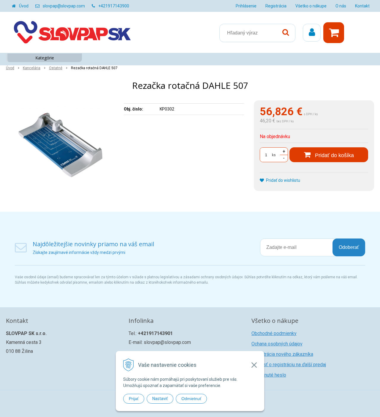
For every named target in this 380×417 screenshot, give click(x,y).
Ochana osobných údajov (277, 344)
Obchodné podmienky (274, 333)
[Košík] (335, 32)
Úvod (23, 6)
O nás (340, 6)
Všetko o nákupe (311, 6)
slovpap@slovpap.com (64, 6)
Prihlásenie (246, 6)
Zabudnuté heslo (268, 375)
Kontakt (362, 6)
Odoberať (349, 247)
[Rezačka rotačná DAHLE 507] (61, 144)
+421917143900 (113, 6)
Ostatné (55, 68)
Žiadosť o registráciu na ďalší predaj (288, 364)
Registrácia (275, 6)
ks (274, 155)
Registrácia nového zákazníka (282, 354)
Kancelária (31, 68)
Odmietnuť (191, 398)
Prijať (134, 398)
